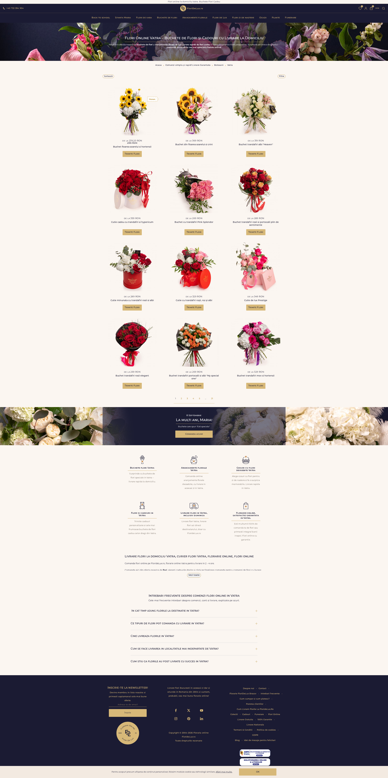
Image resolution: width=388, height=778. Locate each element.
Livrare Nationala (255, 725)
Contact (263, 689)
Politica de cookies (266, 730)
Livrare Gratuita (245, 720)
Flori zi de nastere (243, 18)
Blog (237, 740)
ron (377, 8)
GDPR (255, 735)
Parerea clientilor (255, 704)
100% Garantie (265, 720)
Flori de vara (144, 18)
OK (257, 772)
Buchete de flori (167, 18)
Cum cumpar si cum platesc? (255, 699)
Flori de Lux (220, 18)
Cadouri (246, 714)
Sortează (108, 76)
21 (212, 399)
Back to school (101, 18)
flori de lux (191, 8)
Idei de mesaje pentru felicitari (259, 740)
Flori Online (274, 714)
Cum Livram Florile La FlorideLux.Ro (255, 709)
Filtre (281, 76)
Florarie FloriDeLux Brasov (243, 694)
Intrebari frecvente (270, 694)
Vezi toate (194, 575)
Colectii (234, 714)
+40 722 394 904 (15, 8)
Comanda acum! (194, 434)
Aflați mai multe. (224, 772)
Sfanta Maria (123, 18)
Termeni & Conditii (243, 730)
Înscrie (127, 713)
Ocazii (263, 18)
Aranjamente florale (194, 18)
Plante (276, 18)
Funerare (290, 18)
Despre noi (249, 689)
